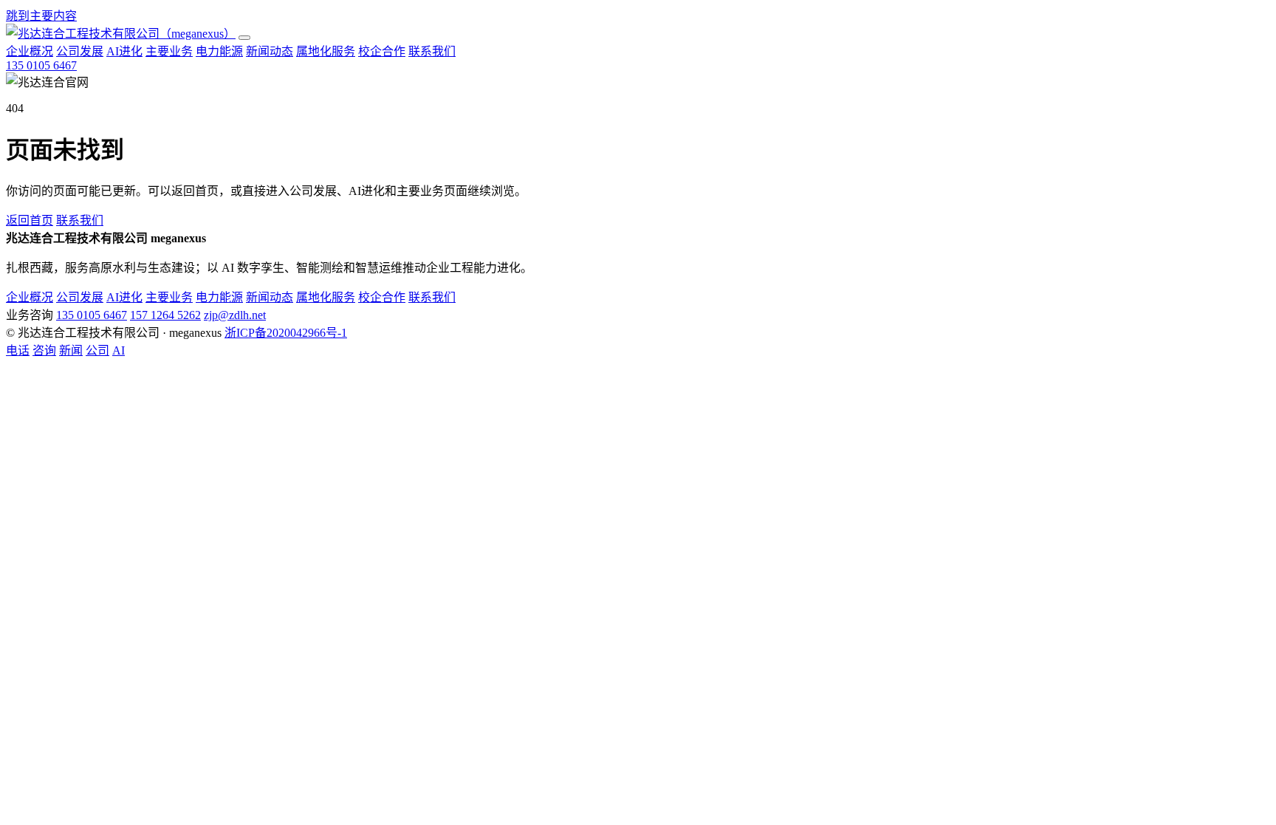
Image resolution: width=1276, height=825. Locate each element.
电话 (18, 350)
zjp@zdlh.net (235, 315)
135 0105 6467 (41, 65)
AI (118, 350)
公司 (97, 350)
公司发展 (79, 51)
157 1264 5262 (165, 315)
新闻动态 (269, 51)
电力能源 (219, 51)
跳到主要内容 (41, 16)
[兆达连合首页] (121, 33)
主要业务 (169, 51)
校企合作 (381, 51)
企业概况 (29, 51)
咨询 (44, 350)
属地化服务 (325, 51)
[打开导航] (244, 37)
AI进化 (124, 51)
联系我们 (432, 51)
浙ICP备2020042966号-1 (285, 332)
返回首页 (29, 220)
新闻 (71, 350)
